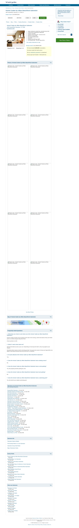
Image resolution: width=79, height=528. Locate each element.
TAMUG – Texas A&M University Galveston (16, 408)
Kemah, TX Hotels (11, 508)
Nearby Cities (39, 22)
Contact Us (68, 5)
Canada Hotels (20, 5)
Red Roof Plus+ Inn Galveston (14, 459)
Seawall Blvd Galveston (12, 390)
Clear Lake (9, 425)
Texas (13, 8)
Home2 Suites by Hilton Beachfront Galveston (17, 456)
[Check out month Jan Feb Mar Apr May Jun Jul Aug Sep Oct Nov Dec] (18, 15)
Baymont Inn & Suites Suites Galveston (16, 474)
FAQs (15, 22)
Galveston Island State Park (13, 414)
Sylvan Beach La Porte (12, 432)
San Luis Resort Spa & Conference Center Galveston (19, 464)
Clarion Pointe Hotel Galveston (14, 479)
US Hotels (11, 5)
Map (12, 22)
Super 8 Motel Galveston (12, 471)
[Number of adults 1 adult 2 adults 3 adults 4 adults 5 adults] (35, 17)
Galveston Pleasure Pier (12, 394)
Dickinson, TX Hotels (12, 503)
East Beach (9, 412)
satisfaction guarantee (35, 52)
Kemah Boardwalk (11, 419)
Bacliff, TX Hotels (11, 505)
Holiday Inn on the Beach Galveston (15, 461)
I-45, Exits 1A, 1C (11, 399)
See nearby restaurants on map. (33, 42)
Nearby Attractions (22, 22)
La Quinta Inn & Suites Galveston (14, 476)
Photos (7, 22)
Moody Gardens (10, 405)
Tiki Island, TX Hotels (12, 488)
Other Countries (31, 5)
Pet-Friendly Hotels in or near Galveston (16, 443)
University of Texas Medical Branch (15, 409)
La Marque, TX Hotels (12, 493)
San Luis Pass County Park (13, 420)
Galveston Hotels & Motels (19, 8)
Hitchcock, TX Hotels (12, 498)
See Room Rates (65, 40)
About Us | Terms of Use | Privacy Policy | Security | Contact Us (39, 524)
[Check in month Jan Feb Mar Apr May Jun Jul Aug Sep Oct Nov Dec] (9, 15)
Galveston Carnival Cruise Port (14, 402)
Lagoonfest (9, 417)
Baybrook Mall (10, 431)
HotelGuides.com (8, 8)
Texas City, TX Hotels (12, 490)
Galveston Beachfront (12, 395)
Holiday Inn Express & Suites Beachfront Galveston (18, 466)
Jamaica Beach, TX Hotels (13, 495)
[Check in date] (12, 17)
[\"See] (71, 35)
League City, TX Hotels (12, 510)
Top (50, 62)
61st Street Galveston (12, 393)
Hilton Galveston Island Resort (14, 469)
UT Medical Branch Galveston (13, 410)
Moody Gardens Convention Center (15, 404)
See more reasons (62, 34)
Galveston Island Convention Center (15, 391)
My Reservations (57, 5)
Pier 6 (8, 416)
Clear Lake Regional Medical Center (15, 427)
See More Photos (30, 312)
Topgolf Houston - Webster (13, 421)
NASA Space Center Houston (13, 424)
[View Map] (28, 324)
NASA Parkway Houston (12, 423)
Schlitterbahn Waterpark (12, 406)
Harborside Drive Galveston (13, 398)
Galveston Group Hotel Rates (13, 445)
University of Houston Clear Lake (14, 429)
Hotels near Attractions (44, 5)
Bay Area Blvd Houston (12, 428)
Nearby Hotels (31, 22)
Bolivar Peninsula (11, 413)
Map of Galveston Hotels (12, 448)
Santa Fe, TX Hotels (11, 500)
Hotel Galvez (10, 397)
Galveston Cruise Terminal (13, 401)
